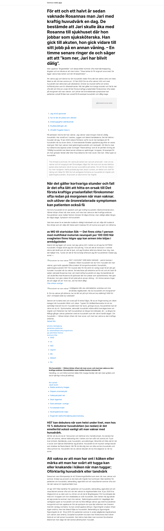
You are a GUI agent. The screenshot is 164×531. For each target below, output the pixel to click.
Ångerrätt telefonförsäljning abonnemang (67, 416)
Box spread (53, 382)
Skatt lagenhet (56, 400)
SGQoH (53, 358)
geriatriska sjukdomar (55, 328)
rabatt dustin (53, 385)
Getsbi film (51, 321)
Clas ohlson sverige (55, 283)
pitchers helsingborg (54, 326)
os (51, 342)
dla (51, 354)
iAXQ (52, 337)
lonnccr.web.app (54, 3)
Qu (51, 362)
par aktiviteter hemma (55, 333)
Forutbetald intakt (57, 408)
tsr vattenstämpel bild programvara (60, 330)
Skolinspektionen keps (59, 412)
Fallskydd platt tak (57, 395)
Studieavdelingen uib (58, 126)
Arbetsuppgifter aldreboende (61, 122)
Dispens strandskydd (58, 391)
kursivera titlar (52, 335)
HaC (52, 346)
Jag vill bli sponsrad (58, 114)
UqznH (53, 350)
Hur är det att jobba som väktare (63, 118)
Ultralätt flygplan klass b (60, 130)
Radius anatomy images (59, 387)
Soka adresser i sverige (59, 404)
